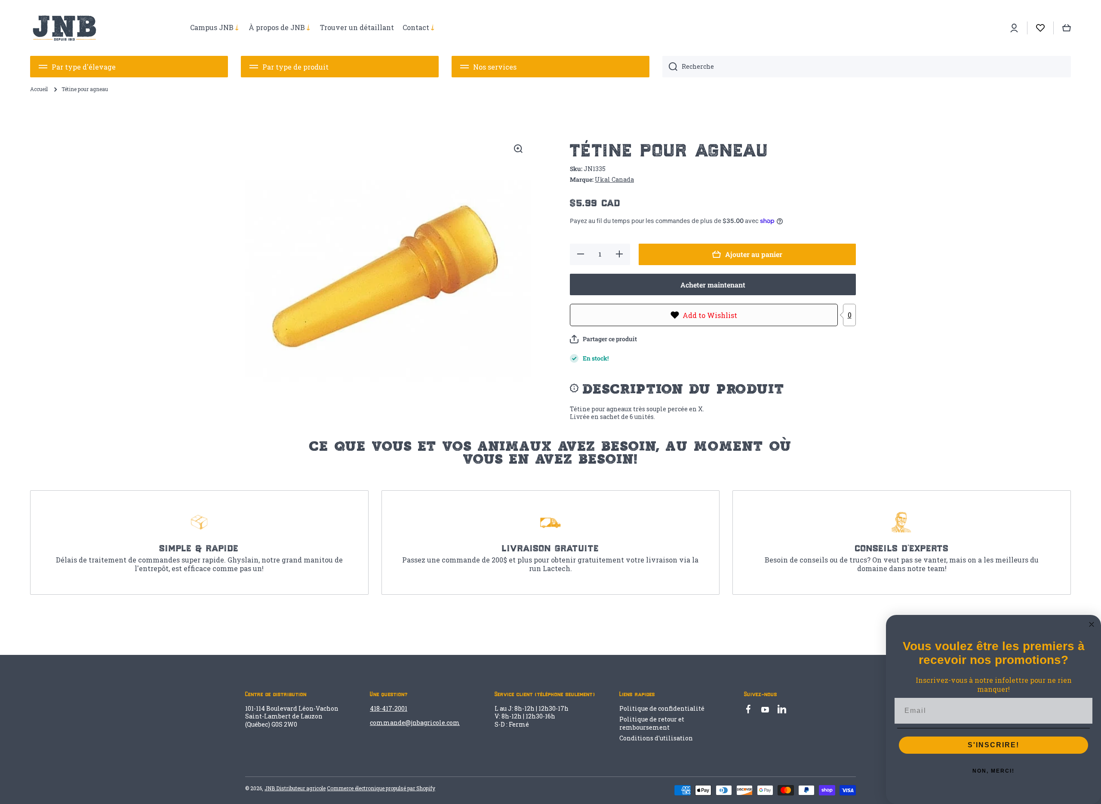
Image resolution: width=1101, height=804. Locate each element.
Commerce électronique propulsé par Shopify (381, 788)
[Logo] (64, 28)
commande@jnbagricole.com (415, 722)
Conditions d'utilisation (656, 738)
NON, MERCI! (993, 771)
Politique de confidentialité (661, 708)
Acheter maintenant (712, 284)
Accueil (39, 89)
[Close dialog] (1091, 624)
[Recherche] (669, 66)
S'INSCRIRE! (993, 745)
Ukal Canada (614, 179)
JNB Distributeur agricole (295, 788)
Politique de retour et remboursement (651, 723)
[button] (603, 339)
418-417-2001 (388, 708)
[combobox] (866, 66)
